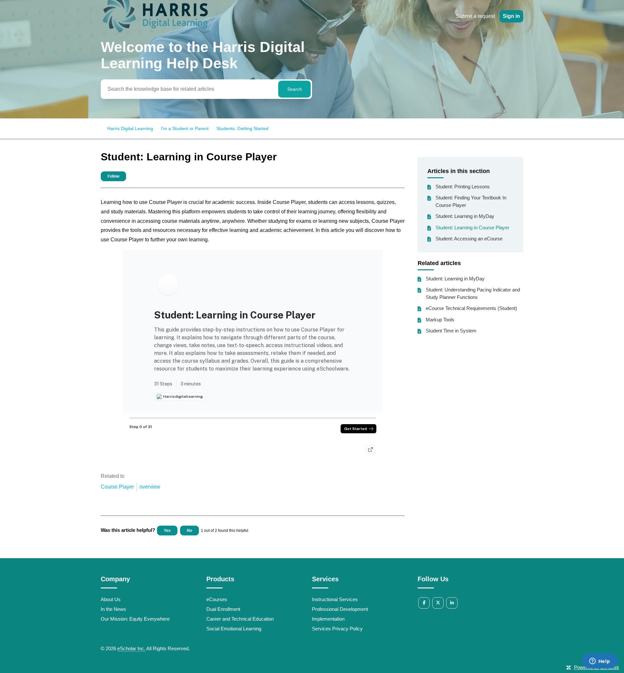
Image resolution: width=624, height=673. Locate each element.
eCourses (216, 599)
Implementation (328, 619)
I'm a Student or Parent (185, 128)
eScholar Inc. (131, 648)
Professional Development (340, 609)
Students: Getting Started (242, 128)
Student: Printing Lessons (463, 186)
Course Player (117, 487)
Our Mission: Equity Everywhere (135, 619)
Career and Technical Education (240, 619)
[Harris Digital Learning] (155, 33)
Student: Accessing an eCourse (469, 238)
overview (149, 487)
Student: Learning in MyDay (465, 216)
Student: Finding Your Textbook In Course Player (471, 201)
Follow (113, 176)
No (189, 530)
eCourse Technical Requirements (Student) (471, 308)
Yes (167, 530)
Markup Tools (440, 319)
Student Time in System (451, 330)
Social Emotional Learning (233, 628)
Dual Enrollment (223, 609)
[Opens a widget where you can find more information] (600, 661)
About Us (111, 599)
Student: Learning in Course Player (472, 227)
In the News (113, 609)
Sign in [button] (511, 16)
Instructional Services (335, 599)
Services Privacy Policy (337, 628)
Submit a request (475, 16)
